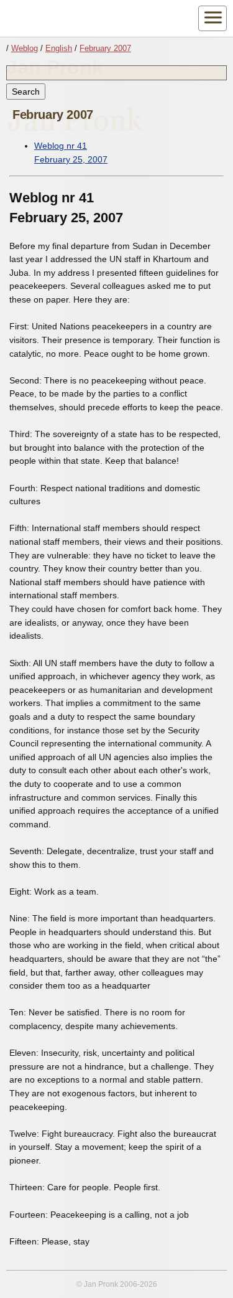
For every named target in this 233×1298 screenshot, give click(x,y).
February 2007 (105, 48)
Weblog (24, 48)
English (58, 48)
